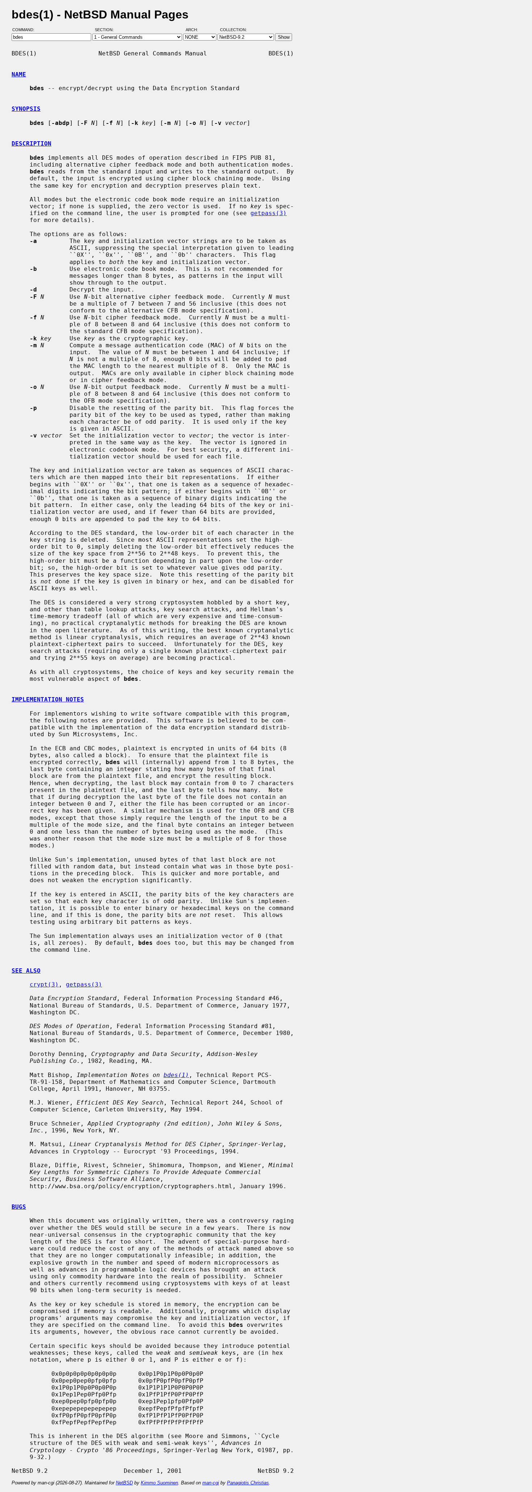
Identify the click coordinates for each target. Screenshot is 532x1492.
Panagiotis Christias (248, 1482)
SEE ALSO (26, 970)
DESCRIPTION (31, 143)
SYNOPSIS (26, 108)
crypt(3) (44, 984)
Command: (25, 30)
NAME (19, 74)
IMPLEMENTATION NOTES (48, 699)
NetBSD (124, 1482)
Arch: (195, 30)
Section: (106, 30)
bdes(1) (176, 1075)
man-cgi (210, 1482)
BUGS (19, 1206)
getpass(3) (268, 213)
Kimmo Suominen (159, 1482)
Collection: (233, 30)
